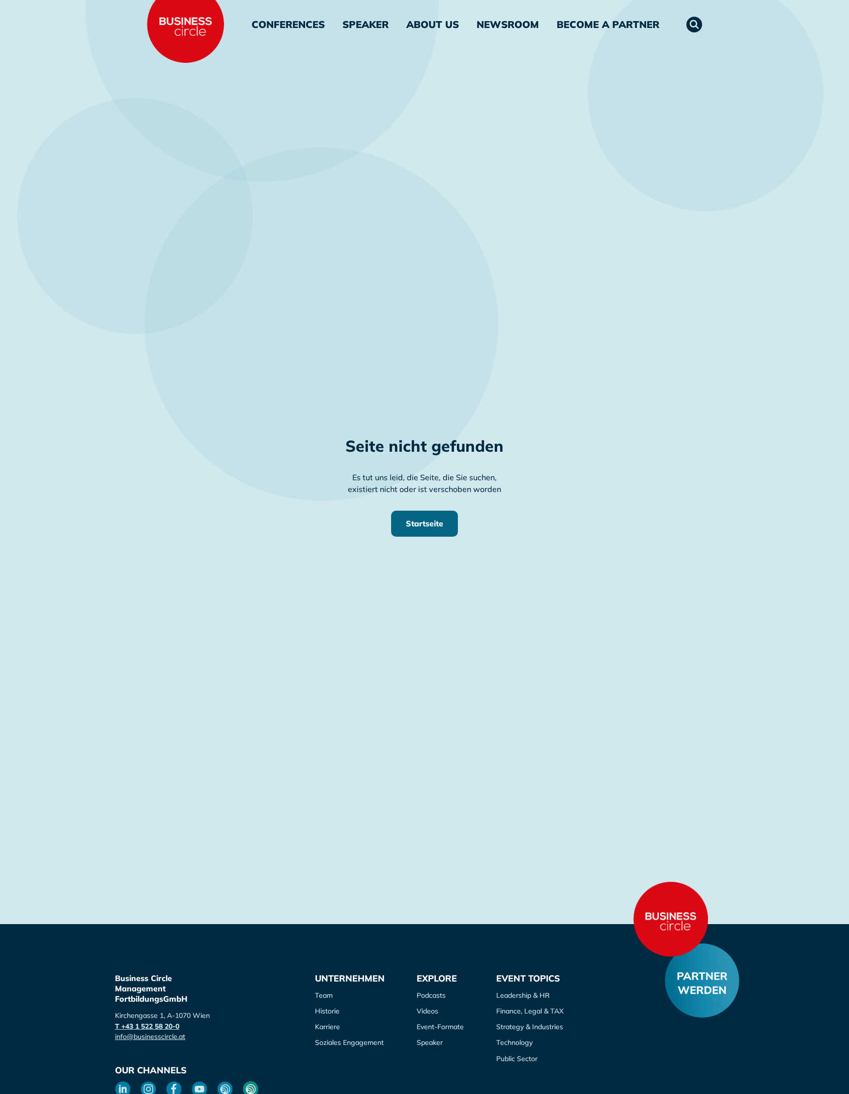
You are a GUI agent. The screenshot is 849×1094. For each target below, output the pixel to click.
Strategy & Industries (529, 1026)
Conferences (288, 24)
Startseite (424, 523)
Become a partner (608, 24)
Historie (327, 1011)
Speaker (365, 24)
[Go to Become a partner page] (702, 980)
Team (324, 995)
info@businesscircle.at (150, 1036)
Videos (427, 1011)
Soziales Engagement (349, 1042)
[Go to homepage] (670, 919)
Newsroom (508, 24)
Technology (514, 1042)
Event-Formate (440, 1026)
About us (432, 24)
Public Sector (517, 1058)
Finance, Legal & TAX (530, 1011)
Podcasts (431, 995)
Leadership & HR (523, 995)
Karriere (327, 1026)
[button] (694, 24)
